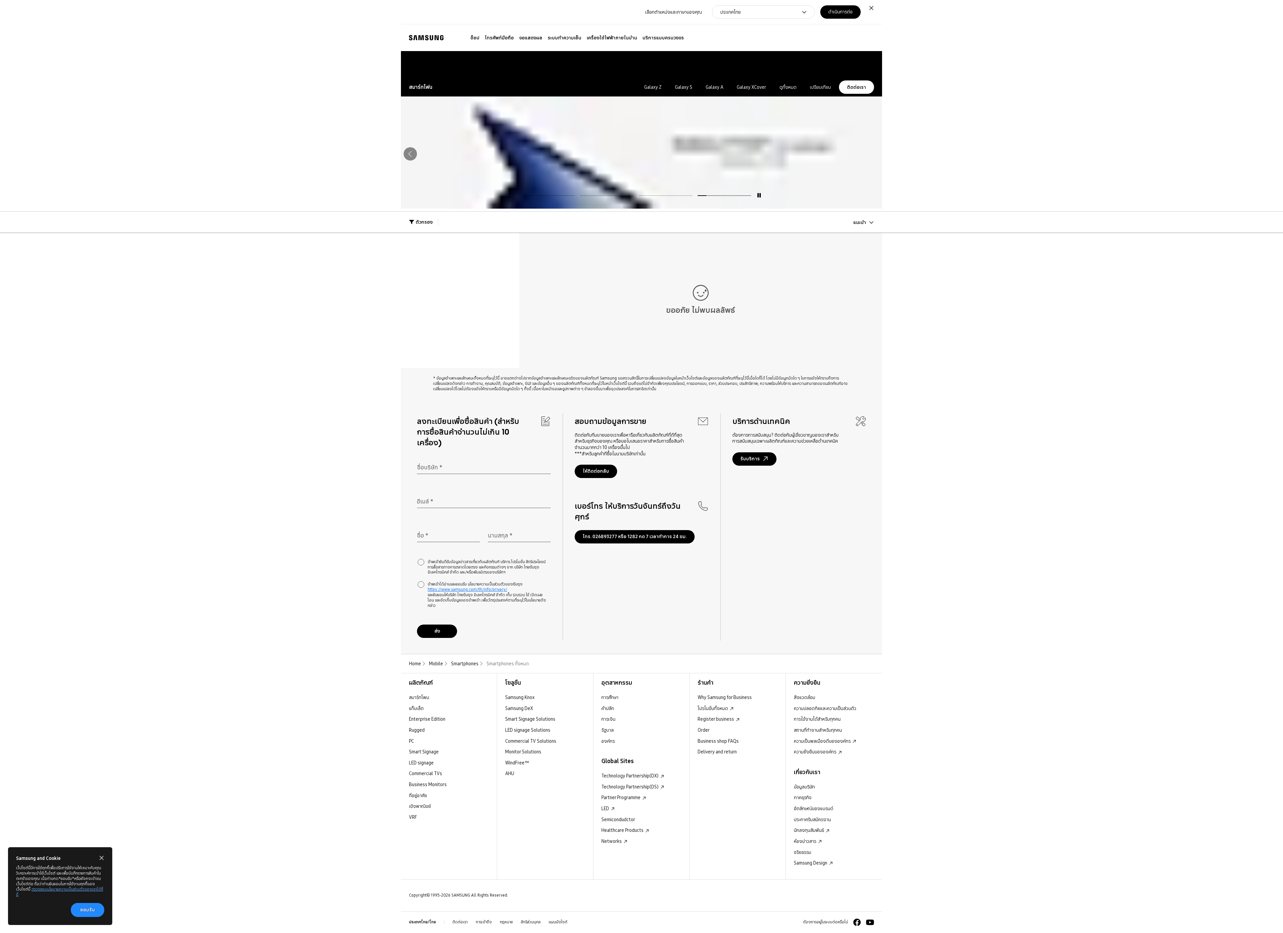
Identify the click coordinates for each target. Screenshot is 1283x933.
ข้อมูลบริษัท (804, 787)
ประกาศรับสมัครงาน (812, 820)
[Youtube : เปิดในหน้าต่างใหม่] (870, 922)
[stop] (759, 195)
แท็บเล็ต (416, 708)
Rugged (417, 730)
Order (704, 730)
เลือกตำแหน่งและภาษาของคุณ (673, 12)
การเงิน (608, 719)
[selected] (724, 195)
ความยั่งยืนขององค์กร (815, 752)
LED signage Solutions (527, 730)
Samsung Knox (520, 697)
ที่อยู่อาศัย (418, 795)
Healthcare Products (623, 830)
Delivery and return (717, 752)
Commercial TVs (425, 773)
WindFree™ (517, 763)
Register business (716, 719)
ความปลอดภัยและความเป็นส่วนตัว (825, 708)
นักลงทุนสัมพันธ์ (809, 830)
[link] (854, 64)
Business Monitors (428, 784)
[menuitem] (475, 37)
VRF (413, 817)
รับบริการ (750, 459)
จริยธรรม (802, 852)
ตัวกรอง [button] (424, 222)
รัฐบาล (607, 730)
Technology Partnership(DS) (630, 787)
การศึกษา (609, 697)
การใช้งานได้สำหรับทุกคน (817, 719)
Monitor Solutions (523, 752)
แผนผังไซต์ (558, 922)
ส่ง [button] (437, 631)
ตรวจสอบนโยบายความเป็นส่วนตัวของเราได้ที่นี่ (59, 892)
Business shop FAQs (718, 741)
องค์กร (608, 741)
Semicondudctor (618, 820)
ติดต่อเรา (856, 87)
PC (411, 741)
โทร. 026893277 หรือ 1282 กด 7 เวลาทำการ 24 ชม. (635, 536)
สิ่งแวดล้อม (804, 697)
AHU (509, 773)
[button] (838, 64)
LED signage (421, 763)
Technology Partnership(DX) (630, 776)
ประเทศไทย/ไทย (422, 922)
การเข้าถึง (484, 922)
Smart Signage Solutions (530, 719)
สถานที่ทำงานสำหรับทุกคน (818, 730)
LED (605, 808)
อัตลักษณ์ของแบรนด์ (813, 808)
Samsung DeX (519, 708)
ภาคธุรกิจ (803, 797)
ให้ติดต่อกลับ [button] (596, 471)
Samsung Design (811, 863)
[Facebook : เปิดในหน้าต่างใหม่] (857, 922)
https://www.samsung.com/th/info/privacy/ (467, 589)
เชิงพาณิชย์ (420, 806)
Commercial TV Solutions (530, 741)
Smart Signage (424, 752)
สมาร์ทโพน (419, 697)
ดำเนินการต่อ (840, 12)
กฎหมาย (506, 922)
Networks (612, 841)
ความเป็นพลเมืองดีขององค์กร (823, 741)
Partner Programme (621, 797)
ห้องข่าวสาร (805, 841)
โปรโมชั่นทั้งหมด (713, 708)
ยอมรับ (87, 910)
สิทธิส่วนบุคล (531, 922)
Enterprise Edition (427, 719)
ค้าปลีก (607, 708)
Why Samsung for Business (725, 697)
